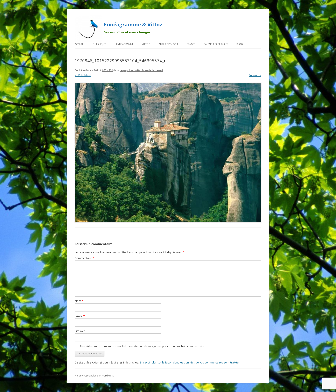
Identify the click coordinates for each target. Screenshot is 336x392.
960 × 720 (107, 70)
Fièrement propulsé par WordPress (94, 375)
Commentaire (84, 258)
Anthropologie (168, 44)
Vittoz (146, 44)
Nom (79, 301)
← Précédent (83, 75)
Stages (191, 44)
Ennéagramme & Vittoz (133, 24)
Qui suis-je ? (99, 44)
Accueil (79, 44)
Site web (80, 331)
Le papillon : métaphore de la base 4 (141, 70)
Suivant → (255, 75)
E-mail (80, 316)
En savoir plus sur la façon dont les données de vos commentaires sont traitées (189, 362)
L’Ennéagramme (124, 44)
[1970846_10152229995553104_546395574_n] (168, 152)
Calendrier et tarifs (216, 44)
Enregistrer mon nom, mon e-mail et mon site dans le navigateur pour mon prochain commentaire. (142, 346)
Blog (239, 44)
